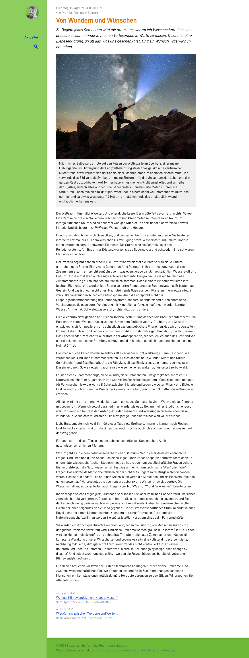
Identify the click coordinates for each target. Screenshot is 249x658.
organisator (104, 650)
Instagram (172, 650)
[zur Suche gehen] (36, 46)
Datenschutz (153, 650)
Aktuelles (31, 37)
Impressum (133, 650)
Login (118, 650)
